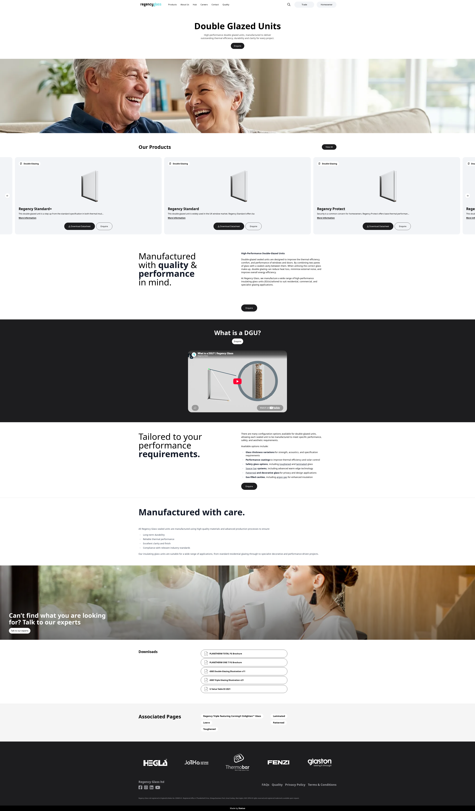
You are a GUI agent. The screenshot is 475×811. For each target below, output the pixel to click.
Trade (304, 4)
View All (329, 147)
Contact (215, 4)
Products (172, 4)
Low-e (206, 722)
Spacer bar (251, 468)
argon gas (282, 477)
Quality (226, 4)
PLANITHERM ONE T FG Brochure (226, 662)
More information (177, 218)
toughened (285, 464)
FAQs (265, 785)
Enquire (237, 46)
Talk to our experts (19, 630)
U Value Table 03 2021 (220, 689)
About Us (184, 4)
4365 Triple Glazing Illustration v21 (227, 680)
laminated (301, 464)
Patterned (251, 472)
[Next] (467, 195)
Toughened (209, 729)
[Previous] (7, 195)
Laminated (279, 716)
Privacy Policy (295, 785)
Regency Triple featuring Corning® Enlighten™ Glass (232, 716)
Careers (204, 4)
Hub (195, 4)
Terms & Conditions (322, 785)
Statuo (241, 808)
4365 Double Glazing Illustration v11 (227, 671)
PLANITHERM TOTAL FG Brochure (226, 653)
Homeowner (326, 4)
